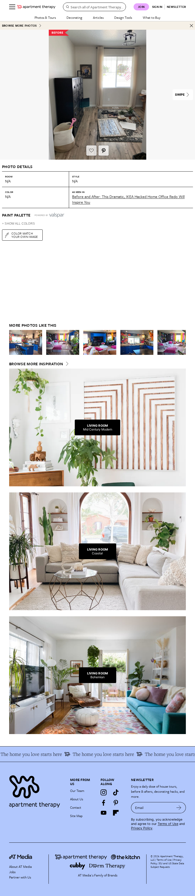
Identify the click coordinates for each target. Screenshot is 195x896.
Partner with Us (20, 877)
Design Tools (123, 17)
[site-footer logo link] (20, 857)
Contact (75, 807)
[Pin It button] (104, 150)
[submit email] (179, 807)
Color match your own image (24, 235)
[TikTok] (116, 792)
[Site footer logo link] (36, 790)
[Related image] (25, 342)
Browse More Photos (19, 25)
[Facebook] (104, 803)
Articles (98, 17)
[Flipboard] (116, 813)
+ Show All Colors (18, 223)
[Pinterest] (116, 803)
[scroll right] (182, 342)
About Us (76, 799)
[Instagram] (104, 792)
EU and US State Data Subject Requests (167, 865)
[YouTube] (104, 813)
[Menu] (12, 7)
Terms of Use (168, 824)
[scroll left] (13, 342)
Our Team (77, 790)
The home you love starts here (95, 754)
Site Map (76, 815)
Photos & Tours (45, 17)
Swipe (180, 94)
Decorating (74, 17)
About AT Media (20, 866)
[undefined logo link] (36, 7)
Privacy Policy (141, 828)
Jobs (12, 871)
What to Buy (151, 17)
